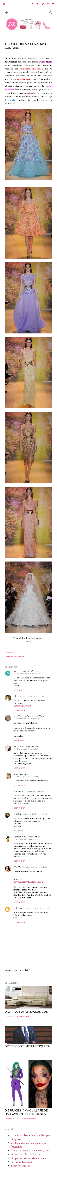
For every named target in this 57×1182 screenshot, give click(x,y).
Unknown (18, 908)
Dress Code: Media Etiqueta (27, 1154)
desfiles (21, 657)
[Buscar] (50, 12)
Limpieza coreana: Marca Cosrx (28, 1158)
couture (14, 657)
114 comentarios (22, 1016)
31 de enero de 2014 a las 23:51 (36, 791)
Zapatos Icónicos (20, 1165)
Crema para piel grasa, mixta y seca (30, 1150)
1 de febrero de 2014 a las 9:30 (27, 839)
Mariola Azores (20, 774)
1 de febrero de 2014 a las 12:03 (35, 867)
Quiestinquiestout (22, 705)
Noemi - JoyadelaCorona (26, 671)
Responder (19, 690)
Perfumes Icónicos (21, 1162)
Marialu (17, 814)
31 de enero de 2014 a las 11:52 (27, 749)
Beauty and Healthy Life (25, 746)
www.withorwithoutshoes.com (28, 882)
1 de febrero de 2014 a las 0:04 (34, 814)
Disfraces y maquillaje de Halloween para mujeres (26, 1112)
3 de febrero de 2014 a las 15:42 (37, 908)
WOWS (17, 867)
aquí (41, 638)
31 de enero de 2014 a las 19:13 (27, 776)
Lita (15, 696)
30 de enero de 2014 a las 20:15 (27, 673)
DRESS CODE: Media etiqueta (27, 1046)
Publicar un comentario (26, 1119)
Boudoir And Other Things (26, 836)
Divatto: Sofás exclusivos (26, 1011)
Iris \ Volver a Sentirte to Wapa (28, 716)
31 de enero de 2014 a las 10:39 (27, 719)
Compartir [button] (9, 652)
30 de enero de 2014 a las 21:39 (31, 696)
